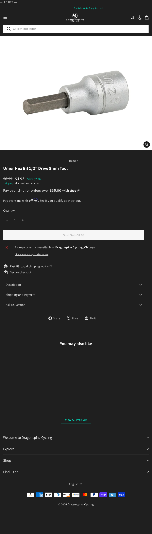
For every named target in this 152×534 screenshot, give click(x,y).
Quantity (9, 210)
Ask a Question (15, 305)
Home (72, 160)
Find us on (11, 472)
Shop (7, 460)
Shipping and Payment (20, 295)
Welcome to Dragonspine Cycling (27, 437)
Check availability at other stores (31, 254)
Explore (8, 449)
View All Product (76, 420)
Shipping (8, 183)
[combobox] (76, 29)
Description (13, 285)
